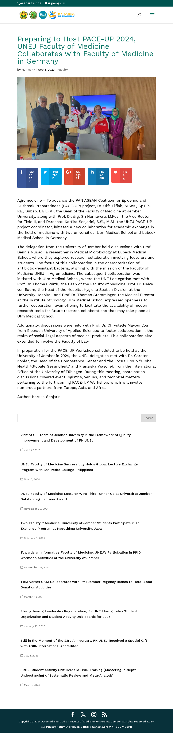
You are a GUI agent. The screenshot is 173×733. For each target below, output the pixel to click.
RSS (86, 726)
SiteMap (74, 726)
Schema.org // (101, 726)
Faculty (62, 69)
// (122, 726)
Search (148, 418)
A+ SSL (116, 726)
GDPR (128, 726)
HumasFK (28, 69)
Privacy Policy (55, 726)
